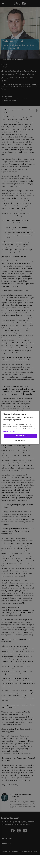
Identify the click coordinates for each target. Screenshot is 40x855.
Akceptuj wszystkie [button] (21, 436)
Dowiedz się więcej (9, 431)
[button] (20, 440)
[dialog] (20, 427)
